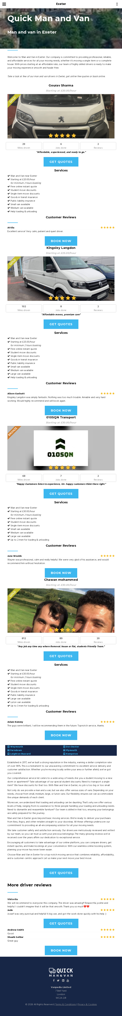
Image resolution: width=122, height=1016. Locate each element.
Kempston (71, 754)
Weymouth (16, 747)
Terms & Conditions (65, 1005)
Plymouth (71, 750)
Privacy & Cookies (87, 1005)
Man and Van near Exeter (24, 176)
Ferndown (16, 750)
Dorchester (72, 747)
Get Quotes (61, 162)
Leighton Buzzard (20, 754)
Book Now (61, 241)
